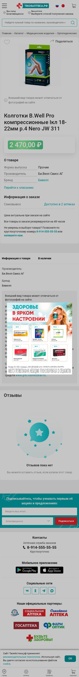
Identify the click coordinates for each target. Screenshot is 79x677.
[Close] (68, 307)
